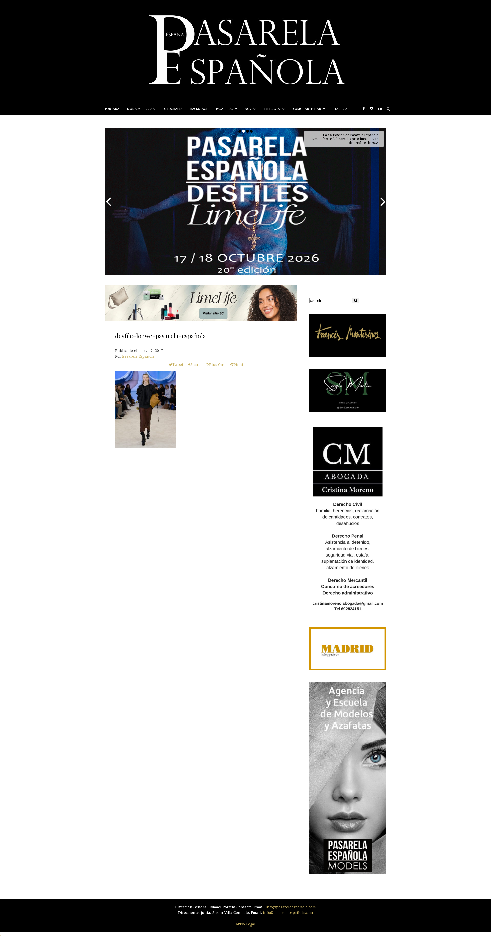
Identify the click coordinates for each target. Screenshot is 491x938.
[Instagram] (371, 109)
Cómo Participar (307, 109)
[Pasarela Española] (245, 51)
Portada (112, 109)
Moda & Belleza (141, 109)
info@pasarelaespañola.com (291, 907)
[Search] (388, 109)
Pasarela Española (138, 356)
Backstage (199, 109)
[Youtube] (380, 109)
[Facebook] (364, 109)
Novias (250, 109)
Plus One (217, 365)
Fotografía (172, 109)
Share (195, 365)
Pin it (238, 365)
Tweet (177, 365)
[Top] (1, 935)
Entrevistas (274, 109)
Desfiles (340, 109)
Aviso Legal (245, 924)
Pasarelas (225, 109)
